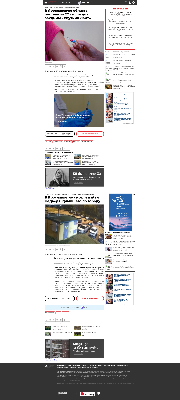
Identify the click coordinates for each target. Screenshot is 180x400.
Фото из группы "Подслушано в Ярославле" (57, 245)
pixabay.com (48, 62)
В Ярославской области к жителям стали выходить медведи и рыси (92, 334)
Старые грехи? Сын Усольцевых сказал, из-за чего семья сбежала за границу (123, 74)
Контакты (73, 367)
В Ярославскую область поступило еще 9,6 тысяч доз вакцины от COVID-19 (90, 162)
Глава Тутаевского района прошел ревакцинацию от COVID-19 (73, 116)
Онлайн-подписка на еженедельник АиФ (116, 365)
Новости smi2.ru (51, 189)
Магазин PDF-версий (96, 365)
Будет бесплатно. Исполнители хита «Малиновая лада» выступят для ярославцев (120, 21)
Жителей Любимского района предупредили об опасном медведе (91, 328)
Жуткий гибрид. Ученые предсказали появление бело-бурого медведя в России (124, 267)
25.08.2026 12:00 (49, 194)
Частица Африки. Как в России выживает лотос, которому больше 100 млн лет (123, 62)
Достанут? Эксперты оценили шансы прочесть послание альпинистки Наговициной (124, 243)
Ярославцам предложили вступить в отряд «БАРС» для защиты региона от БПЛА (120, 29)
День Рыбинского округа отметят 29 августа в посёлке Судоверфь (120, 44)
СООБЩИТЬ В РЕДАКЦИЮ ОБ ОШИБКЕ (88, 367)
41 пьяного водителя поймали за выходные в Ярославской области (120, 36)
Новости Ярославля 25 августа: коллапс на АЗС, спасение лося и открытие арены (120, 14)
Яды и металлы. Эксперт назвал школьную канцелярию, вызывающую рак (122, 261)
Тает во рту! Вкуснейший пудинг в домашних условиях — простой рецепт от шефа (123, 236)
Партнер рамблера (73, 393)
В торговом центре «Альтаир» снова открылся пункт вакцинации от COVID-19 (61, 156)
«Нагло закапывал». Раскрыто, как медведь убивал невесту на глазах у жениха (123, 68)
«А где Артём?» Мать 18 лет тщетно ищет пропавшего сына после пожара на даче (123, 80)
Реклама (85, 365)
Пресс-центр (76, 365)
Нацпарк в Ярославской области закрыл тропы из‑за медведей (62, 333)
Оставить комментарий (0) (90, 134)
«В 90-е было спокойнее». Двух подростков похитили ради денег (123, 254)
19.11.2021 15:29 (48, 7)
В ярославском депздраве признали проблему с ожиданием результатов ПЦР (63, 162)
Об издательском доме (64, 365)
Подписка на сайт (62, 367)
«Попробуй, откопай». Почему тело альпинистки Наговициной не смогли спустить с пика (123, 249)
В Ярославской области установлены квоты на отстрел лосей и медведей (62, 328)
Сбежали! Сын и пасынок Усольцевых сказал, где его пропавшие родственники (124, 56)
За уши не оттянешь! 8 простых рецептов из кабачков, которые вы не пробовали (124, 86)
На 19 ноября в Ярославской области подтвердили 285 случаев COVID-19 (90, 156)
